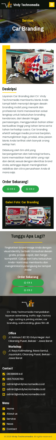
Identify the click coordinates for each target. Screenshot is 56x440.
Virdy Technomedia (22, 436)
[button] (9, 217)
